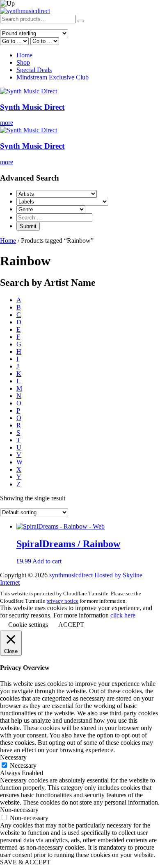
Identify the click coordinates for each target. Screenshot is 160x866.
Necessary (23, 765)
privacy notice (62, 601)
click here (122, 615)
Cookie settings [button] (28, 624)
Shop (23, 62)
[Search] (81, 21)
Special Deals (34, 69)
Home (24, 55)
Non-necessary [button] (19, 809)
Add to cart (47, 561)
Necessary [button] (13, 757)
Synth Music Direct (32, 107)
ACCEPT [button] (71, 624)
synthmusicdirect (71, 575)
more (6, 122)
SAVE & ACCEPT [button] (25, 862)
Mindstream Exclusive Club (52, 77)
